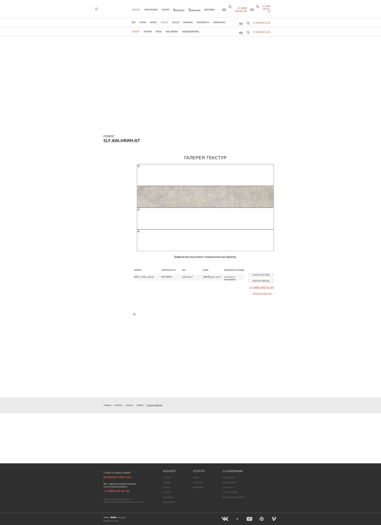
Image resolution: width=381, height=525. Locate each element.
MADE (118, 517)
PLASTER (148, 31)
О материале (179, 9)
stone (166, 477)
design (167, 487)
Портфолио (151, 9)
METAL (159, 31)
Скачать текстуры (261, 275)
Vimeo (274, 519)
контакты (228, 477)
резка (196, 477)
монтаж (197, 482)
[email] (241, 33)
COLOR (175, 22)
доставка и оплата (234, 497)
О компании (194, 9)
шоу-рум (228, 487)
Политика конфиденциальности (117, 499)
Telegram (237, 519)
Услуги (165, 9)
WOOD (153, 22)
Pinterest (261, 519)
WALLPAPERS (172, 31)
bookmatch (170, 502)
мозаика (168, 497)
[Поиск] (248, 32)
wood (166, 482)
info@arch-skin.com (262, 293)
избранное (219, 22)
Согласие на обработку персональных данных (123, 502)
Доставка (209, 9)
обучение (198, 487)
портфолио (230, 482)
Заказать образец (261, 281)
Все (133, 22)
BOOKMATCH (203, 22)
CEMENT (136, 31)
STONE (143, 22)
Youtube (249, 519)
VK (225, 519)
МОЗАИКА (188, 22)
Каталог (136, 9)
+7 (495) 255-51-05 (261, 32)
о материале (230, 492)
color (167, 492)
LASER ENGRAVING (190, 31)
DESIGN (164, 22)
